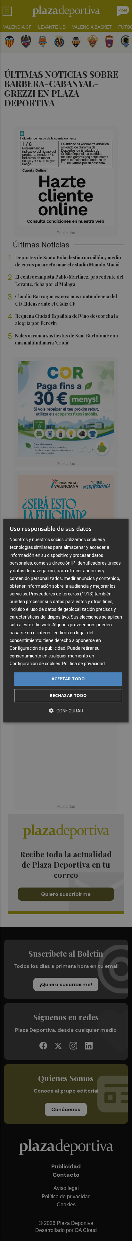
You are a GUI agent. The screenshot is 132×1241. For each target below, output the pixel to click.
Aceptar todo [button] (68, 679)
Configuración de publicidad (37, 648)
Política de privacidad (83, 663)
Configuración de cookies (35, 663)
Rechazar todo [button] (68, 695)
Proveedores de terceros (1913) (61, 593)
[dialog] (65, 620)
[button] (66, 710)
